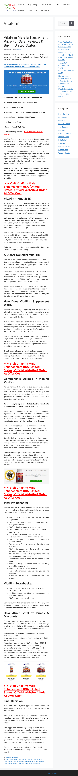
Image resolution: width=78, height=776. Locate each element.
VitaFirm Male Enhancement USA (29, 763)
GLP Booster (63, 127)
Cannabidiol (63, 117)
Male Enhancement (63, 5)
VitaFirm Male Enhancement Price (24, 761)
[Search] (71, 23)
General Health (46, 5)
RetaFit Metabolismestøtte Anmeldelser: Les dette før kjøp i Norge (65, 91)
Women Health (64, 153)
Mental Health (63, 137)
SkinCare (21, 5)
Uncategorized (64, 146)
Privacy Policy (45, 10)
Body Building (32, 5)
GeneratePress (51, 773)
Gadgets (61, 120)
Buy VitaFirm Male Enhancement (16, 759)
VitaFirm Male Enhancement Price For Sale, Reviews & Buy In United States (26, 41)
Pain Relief (21, 10)
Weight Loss (33, 10)
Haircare (61, 130)
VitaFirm (30, 759)
